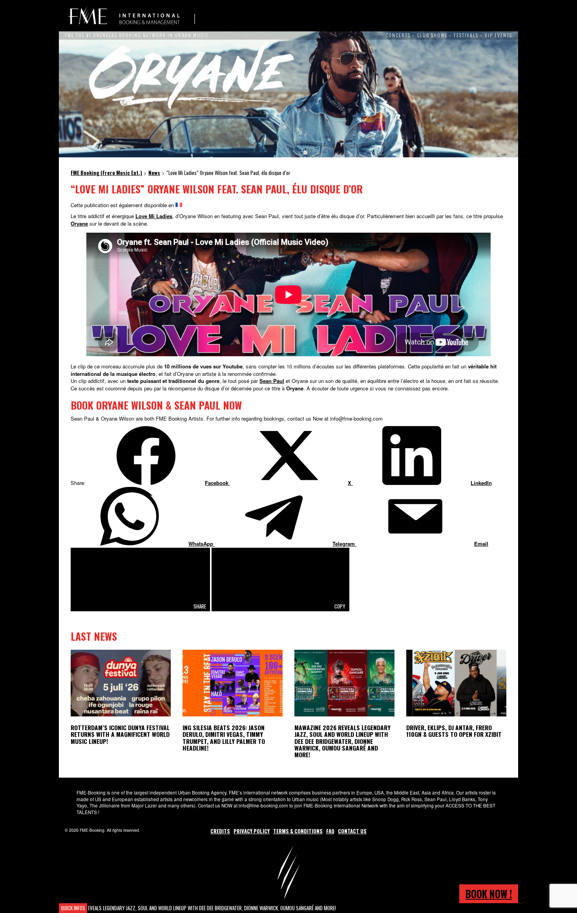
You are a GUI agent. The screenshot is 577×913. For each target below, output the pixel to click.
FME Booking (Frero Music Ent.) (131, 16)
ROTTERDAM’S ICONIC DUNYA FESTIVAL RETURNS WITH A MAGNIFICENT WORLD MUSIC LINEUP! (120, 734)
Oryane (79, 223)
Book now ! (489, 893)
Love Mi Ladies (153, 216)
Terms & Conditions (298, 831)
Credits (220, 831)
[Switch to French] (178, 205)
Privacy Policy (252, 831)
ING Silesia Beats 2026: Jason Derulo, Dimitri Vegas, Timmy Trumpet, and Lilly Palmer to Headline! (224, 737)
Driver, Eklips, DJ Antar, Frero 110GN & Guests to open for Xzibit (454, 731)
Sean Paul (271, 381)
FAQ (330, 831)
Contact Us (352, 831)
